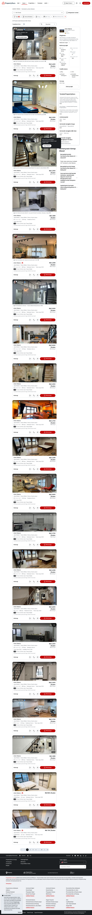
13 (41, 849)
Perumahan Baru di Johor (72, 890)
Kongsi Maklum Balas (25, 863)
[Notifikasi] (80, 3)
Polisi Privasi (16, 902)
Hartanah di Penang (50, 905)
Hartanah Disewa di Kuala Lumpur (34, 901)
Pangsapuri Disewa (50, 892)
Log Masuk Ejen (69, 901)
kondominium (73, 100)
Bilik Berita (23, 861)
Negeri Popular (50, 900)
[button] (65, 43)
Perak (64, 119)
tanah (75, 102)
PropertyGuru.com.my (11, 877)
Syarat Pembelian (38, 912)
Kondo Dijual (29, 890)
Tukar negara (63, 859)
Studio (61, 133)
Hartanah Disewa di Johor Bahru (33, 905)
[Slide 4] (34, 111)
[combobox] (38, 12)
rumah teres (66, 100)
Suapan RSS (69, 905)
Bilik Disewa (49, 894)
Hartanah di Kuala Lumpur (52, 901)
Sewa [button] (23, 3)
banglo (70, 102)
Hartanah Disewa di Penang (32, 903)
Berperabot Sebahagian (65, 143)
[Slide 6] (36, 111)
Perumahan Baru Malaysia (73, 888)
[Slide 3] (33, 111)
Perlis (61, 119)
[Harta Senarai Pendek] (54, 29)
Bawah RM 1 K (71, 126)
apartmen (62, 102)
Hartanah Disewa (50, 888)
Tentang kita (9, 861)
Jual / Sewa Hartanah (71, 903)
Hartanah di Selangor (51, 903)
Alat (67, 900)
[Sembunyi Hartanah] (51, 29)
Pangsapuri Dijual (30, 892)
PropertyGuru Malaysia (12, 888)
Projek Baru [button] (31, 3)
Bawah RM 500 (63, 126)
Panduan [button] (40, 3)
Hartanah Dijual (30, 888)
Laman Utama (16, 9)
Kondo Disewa (49, 890)
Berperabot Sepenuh (64, 141)
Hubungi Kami (24, 859)
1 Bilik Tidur (66, 133)
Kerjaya (7, 865)
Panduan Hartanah (10, 892)
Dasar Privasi (30, 912)
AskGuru (8, 890)
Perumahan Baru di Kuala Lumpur (74, 892)
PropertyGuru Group (11, 859)
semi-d (66, 102)
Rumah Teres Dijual (30, 894)
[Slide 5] (35, 111)
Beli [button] (18, 3)
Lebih (45, 3)
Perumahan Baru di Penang (72, 894)
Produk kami (9, 863)
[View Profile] (19, 29)
